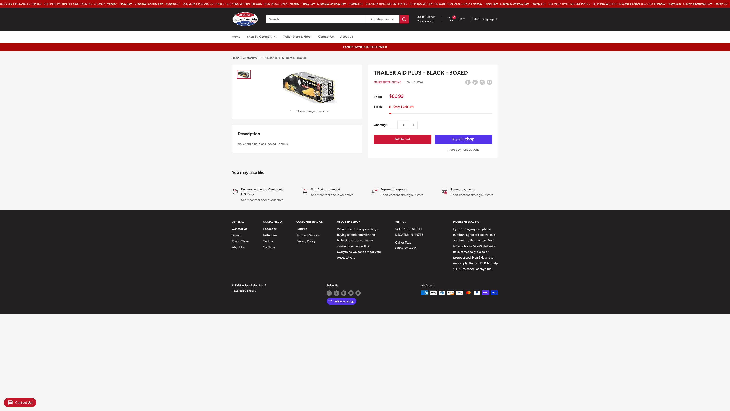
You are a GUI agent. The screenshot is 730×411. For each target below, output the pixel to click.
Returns (301, 229)
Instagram (270, 235)
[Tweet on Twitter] (482, 82)
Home (236, 36)
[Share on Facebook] (468, 82)
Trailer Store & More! (297, 36)
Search (237, 235)
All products (250, 58)
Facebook (270, 229)
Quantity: (380, 125)
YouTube (269, 247)
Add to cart (402, 139)
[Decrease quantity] (393, 125)
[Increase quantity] (413, 125)
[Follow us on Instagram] (343, 293)
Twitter (268, 241)
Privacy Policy (306, 241)
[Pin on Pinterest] (475, 82)
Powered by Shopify (244, 290)
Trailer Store (240, 241)
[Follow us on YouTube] (351, 293)
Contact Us (326, 36)
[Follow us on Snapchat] (358, 293)
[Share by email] (489, 82)
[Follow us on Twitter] (336, 293)
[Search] (404, 19)
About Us (346, 36)
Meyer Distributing (388, 82)
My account (425, 21)
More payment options (463, 149)
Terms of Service (308, 235)
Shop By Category (259, 36)
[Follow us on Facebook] (329, 293)
